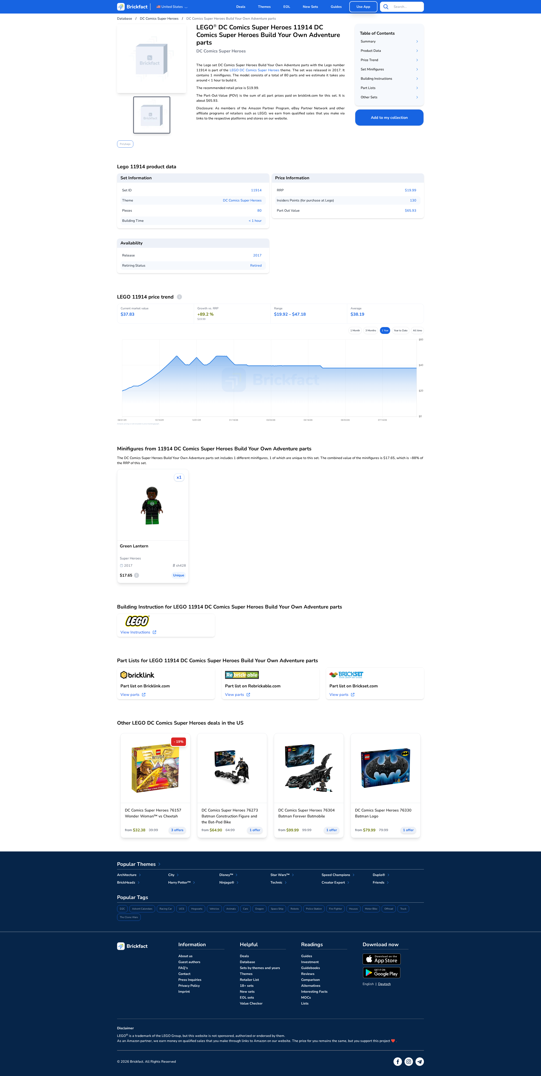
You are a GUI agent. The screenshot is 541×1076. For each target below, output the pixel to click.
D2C (122, 908)
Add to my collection (389, 117)
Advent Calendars (142, 908)
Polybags (125, 144)
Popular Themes (136, 864)
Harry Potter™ (179, 882)
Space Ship (277, 908)
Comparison (310, 979)
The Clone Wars (129, 917)
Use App (363, 6)
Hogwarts (196, 908)
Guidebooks (310, 968)
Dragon (259, 908)
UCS (181, 908)
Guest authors (189, 962)
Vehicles (214, 908)
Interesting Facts (314, 991)
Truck (403, 908)
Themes (264, 6)
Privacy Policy (189, 985)
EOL (286, 6)
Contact (184, 974)
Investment (310, 962)
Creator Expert (333, 882)
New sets (247, 991)
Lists (305, 1003)
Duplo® (379, 875)
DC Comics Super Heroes (242, 200)
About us (185, 956)
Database (247, 962)
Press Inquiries (189, 979)
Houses (353, 908)
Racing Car (166, 908)
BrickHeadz (126, 882)
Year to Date (400, 330)
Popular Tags (132, 897)
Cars (245, 908)
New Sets (310, 6)
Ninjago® (226, 882)
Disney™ (226, 875)
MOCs (306, 997)
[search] (385, 6)
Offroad (388, 908)
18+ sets (247, 985)
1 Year (385, 330)
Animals (231, 908)
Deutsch (384, 984)
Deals (240, 6)
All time (417, 330)
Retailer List (249, 979)
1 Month (355, 330)
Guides (336, 6)
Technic (276, 882)
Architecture (127, 875)
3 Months (370, 330)
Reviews (307, 974)
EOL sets (247, 997)
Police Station (314, 908)
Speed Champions (336, 875)
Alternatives (310, 985)
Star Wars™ (280, 875)
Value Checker (251, 1003)
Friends (378, 882)
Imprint (184, 991)
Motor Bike (371, 908)
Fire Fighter (335, 908)
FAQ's (183, 968)
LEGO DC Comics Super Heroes (254, 70)
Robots (295, 908)
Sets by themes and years (260, 968)
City (171, 875)
